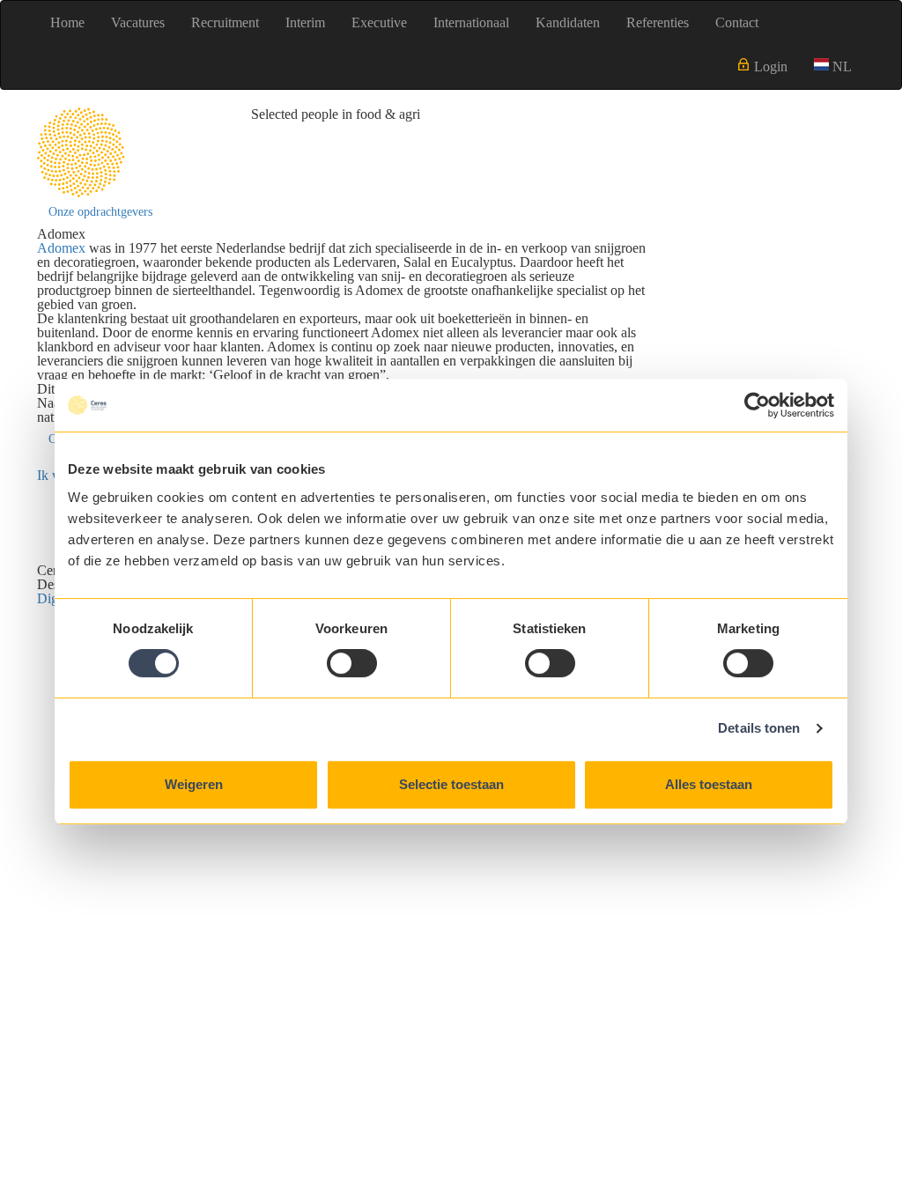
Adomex (61, 247)
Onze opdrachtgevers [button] (100, 211)
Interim (305, 22)
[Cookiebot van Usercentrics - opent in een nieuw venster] (757, 405)
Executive (379, 22)
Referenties (657, 22)
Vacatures (138, 22)
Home (67, 22)
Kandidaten (568, 22)
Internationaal (471, 22)
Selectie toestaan (451, 784)
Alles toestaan (708, 784)
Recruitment (225, 22)
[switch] (352, 663)
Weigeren (194, 784)
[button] (833, 67)
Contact (736, 22)
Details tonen (759, 727)
